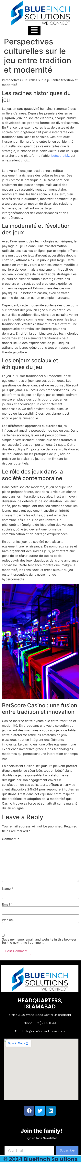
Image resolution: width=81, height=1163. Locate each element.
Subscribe (67, 1150)
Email (7, 904)
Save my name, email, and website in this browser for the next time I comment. (39, 941)
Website (8, 920)
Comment (10, 838)
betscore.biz (60, 156)
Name (7, 888)
